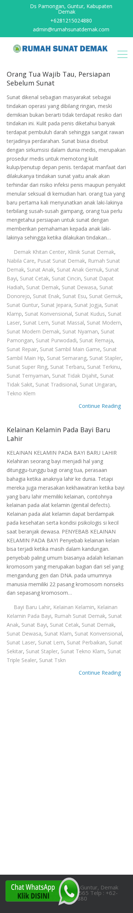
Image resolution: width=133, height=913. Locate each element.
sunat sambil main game (70, 349)
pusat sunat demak (61, 260)
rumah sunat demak (79, 615)
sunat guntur (22, 304)
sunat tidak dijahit (74, 375)
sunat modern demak (33, 331)
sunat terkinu (103, 366)
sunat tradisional (56, 384)
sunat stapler (105, 357)
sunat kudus (90, 313)
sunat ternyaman (28, 375)
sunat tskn (52, 660)
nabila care (20, 260)
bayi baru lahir (32, 607)
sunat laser (21, 642)
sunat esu (74, 296)
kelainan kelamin (73, 607)
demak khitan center (39, 251)
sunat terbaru (67, 366)
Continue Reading (100, 405)
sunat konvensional (48, 313)
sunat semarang (66, 357)
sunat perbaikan (86, 642)
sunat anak (40, 269)
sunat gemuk (105, 296)
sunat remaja (96, 340)
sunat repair (22, 349)
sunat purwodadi (56, 340)
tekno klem (21, 393)
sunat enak (46, 296)
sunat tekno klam (83, 651)
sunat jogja (88, 304)
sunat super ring (27, 366)
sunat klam (58, 633)
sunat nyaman (80, 331)
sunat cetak (34, 278)
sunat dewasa (79, 287)
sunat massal (68, 322)
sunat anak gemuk (79, 269)
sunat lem (36, 322)
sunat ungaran (97, 384)
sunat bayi (34, 624)
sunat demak (42, 287)
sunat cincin (66, 278)
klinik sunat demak (91, 251)
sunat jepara (56, 304)
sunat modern (104, 322)
